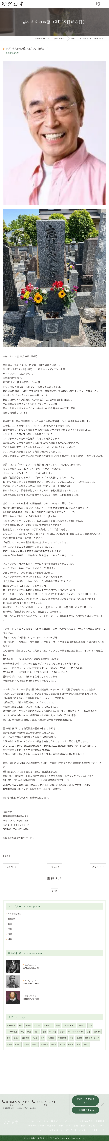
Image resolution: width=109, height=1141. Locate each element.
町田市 (17, 1044)
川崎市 (70, 1044)
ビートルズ (48, 1025)
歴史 (8, 1038)
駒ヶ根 (28, 1025)
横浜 (29, 1032)
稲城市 (79, 1038)
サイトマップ (98, 1130)
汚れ (78, 1044)
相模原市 (44, 1044)
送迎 (10, 934)
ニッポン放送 (12, 1032)
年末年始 (52, 1032)
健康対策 (97, 1032)
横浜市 (62, 1044)
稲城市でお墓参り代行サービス (19, 838)
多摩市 (34, 1044)
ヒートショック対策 (75, 1032)
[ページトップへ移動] (104, 1104)
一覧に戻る (54, 866)
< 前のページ (11, 866)
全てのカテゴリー (16, 913)
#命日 (54, 891)
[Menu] (104, 4)
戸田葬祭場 (62, 1038)
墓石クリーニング (92, 1038)
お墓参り (6, 856)
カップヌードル (69, 1025)
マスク (16, 1038)
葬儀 (10, 924)
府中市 (26, 1044)
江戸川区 (37, 1025)
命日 (44, 1032)
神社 (71, 1038)
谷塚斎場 (51, 1038)
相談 (10, 939)
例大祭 (34, 1038)
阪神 (58, 1025)
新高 (22, 1032)
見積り (9, 1044)
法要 (10, 929)
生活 (42, 1038)
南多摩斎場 (11, 1025)
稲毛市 (62, 1032)
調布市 (53, 1044)
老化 (20, 1025)
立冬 (90, 1025)
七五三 (36, 1032)
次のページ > (98, 866)
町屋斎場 (25, 1038)
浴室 (88, 1032)
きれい (86, 1044)
